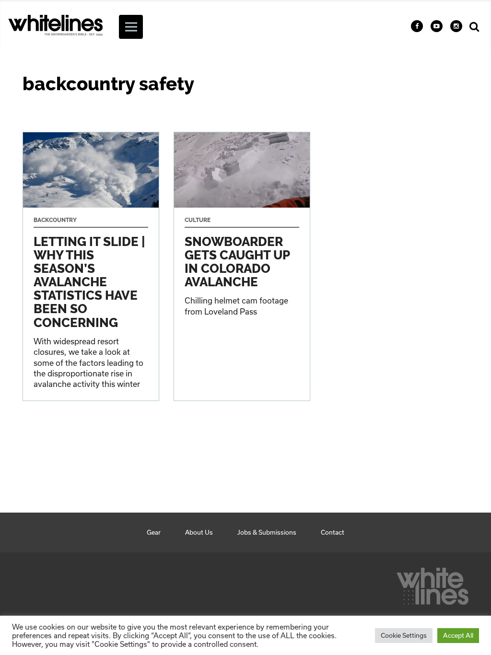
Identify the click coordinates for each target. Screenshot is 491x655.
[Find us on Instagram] (456, 26)
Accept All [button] (458, 635)
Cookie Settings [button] (404, 635)
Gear (154, 532)
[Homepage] (432, 583)
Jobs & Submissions (266, 532)
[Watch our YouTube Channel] (437, 26)
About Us (199, 532)
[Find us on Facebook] (417, 26)
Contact (332, 532)
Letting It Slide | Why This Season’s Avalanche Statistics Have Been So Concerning (91, 266)
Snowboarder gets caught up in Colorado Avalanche (242, 266)
